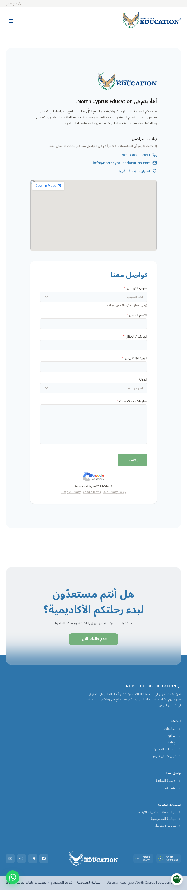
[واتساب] (21, 858)
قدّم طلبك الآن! (93, 639)
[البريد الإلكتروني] (10, 858)
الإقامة (172, 742)
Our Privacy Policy (114, 492)
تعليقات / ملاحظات (131, 400)
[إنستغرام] (32, 858)
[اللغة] (177, 879)
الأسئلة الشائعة (166, 780)
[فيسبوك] (43, 858)
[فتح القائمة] (11, 18)
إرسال (132, 459)
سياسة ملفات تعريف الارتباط (156, 812)
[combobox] (93, 297)
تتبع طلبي (11, 3)
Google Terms (92, 492)
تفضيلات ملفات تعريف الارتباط (26, 882)
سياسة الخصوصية (163, 818)
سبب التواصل (135, 288)
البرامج (172, 735)
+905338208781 (136, 155)
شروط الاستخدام (165, 825)
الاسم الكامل (136, 315)
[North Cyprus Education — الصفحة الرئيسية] (152, 19)
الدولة (143, 379)
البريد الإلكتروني (134, 357)
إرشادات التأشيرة (165, 749)
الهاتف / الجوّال (135, 336)
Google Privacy (71, 492)
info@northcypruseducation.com (121, 163)
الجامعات (170, 728)
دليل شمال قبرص (163, 756)
